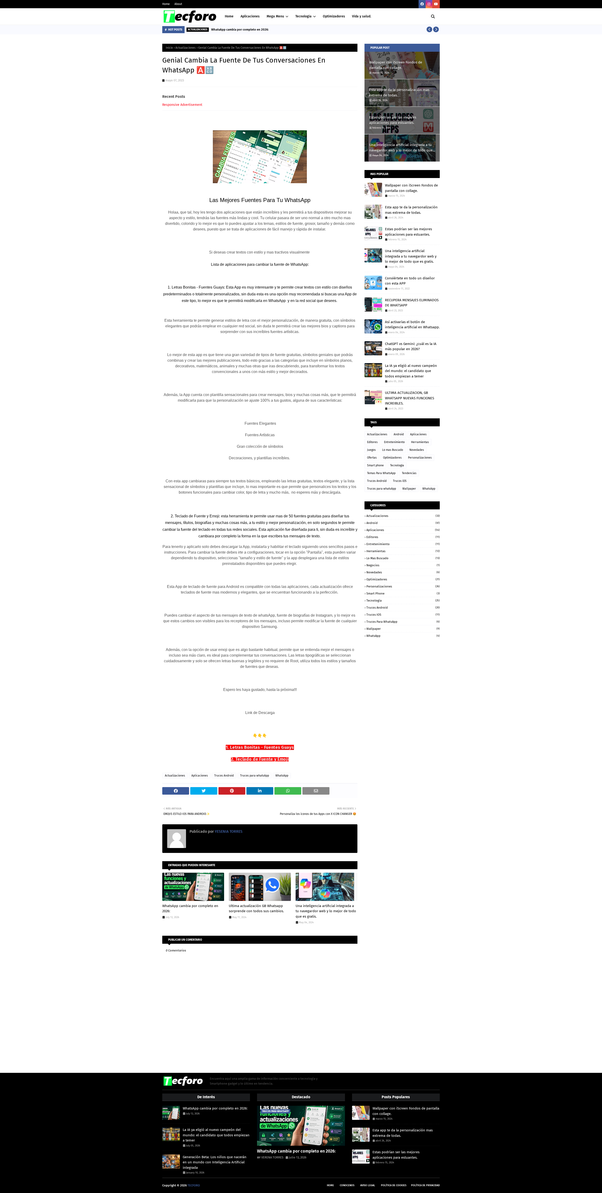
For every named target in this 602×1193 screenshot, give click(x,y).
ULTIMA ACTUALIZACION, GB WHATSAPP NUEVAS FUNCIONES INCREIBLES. (409, 398)
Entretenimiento (394, 442)
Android (399, 434)
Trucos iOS (400, 481)
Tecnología (397, 465)
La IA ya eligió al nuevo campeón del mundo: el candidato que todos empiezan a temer (411, 371)
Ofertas (372, 457)
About (178, 4)
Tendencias (409, 473)
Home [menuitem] (229, 16)
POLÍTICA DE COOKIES (393, 1185)
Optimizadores (392, 457)
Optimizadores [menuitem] (334, 16)
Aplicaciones (199, 775)
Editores (372, 442)
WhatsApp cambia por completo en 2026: (240, 29)
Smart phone (375, 465)
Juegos (371, 450)
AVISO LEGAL (367, 1185)
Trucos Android (224, 775)
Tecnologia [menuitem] (303, 16)
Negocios (403, 565)
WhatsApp (281, 775)
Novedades (416, 450)
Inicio (169, 47)
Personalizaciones (420, 457)
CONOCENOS (347, 1185)
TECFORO (193, 1185)
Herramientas (420, 442)
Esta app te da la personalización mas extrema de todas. (399, 92)
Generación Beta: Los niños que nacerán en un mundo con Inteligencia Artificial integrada (214, 1162)
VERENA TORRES (272, 1157)
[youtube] (436, 4)
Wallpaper (409, 488)
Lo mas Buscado (392, 450)
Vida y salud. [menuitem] (361, 16)
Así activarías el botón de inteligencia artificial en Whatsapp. (412, 324)
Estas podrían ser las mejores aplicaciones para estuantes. (392, 120)
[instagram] (429, 4)
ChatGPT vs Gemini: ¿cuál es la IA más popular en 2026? (410, 346)
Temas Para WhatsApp (381, 473)
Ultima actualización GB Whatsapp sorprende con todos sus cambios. (256, 908)
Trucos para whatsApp (254, 775)
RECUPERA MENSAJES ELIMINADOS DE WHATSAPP (412, 303)
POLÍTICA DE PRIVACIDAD (425, 1185)
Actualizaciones (185, 47)
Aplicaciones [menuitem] (250, 16)
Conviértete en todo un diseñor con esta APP (410, 281)
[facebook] (422, 4)
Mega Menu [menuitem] (275, 16)
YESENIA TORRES (228, 831)
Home (166, 4)
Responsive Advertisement (182, 105)
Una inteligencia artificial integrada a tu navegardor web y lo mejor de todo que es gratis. (326, 911)
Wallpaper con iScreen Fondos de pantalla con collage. (395, 65)
